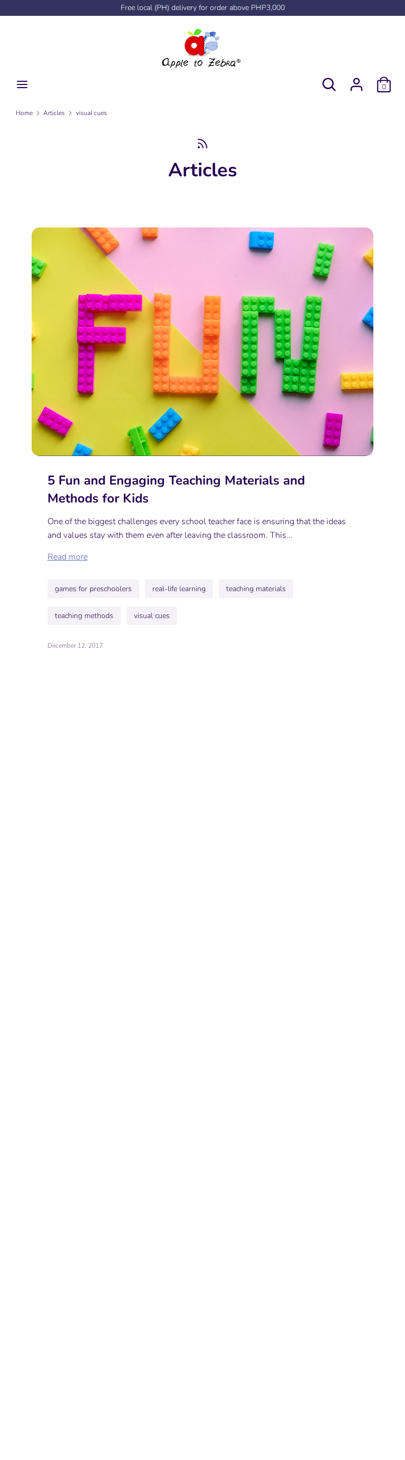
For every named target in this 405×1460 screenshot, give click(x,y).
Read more (67, 557)
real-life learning (179, 589)
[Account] (356, 80)
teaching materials (256, 589)
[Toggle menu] (22, 84)
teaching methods (84, 616)
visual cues (152, 616)
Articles (202, 170)
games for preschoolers (93, 589)
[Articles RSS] (202, 143)
